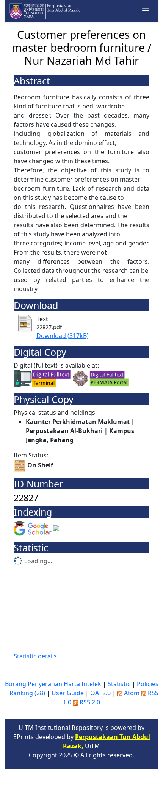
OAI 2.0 (100, 693)
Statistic (119, 684)
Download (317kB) (62, 335)
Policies (147, 684)
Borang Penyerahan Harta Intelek (53, 684)
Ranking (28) (27, 693)
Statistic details (35, 656)
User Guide (68, 693)
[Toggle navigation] (145, 11)
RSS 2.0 (89, 702)
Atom (130, 693)
